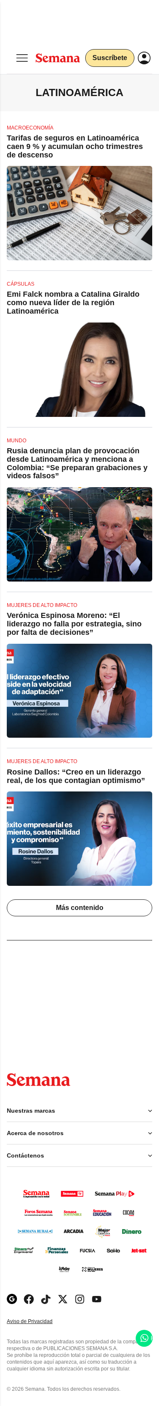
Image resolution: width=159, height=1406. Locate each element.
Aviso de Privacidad (38, 1321)
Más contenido (79, 907)
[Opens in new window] (29, 1299)
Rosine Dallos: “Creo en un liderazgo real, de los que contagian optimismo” (76, 776)
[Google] (12, 1299)
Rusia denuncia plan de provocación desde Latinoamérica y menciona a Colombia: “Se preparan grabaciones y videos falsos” (77, 463)
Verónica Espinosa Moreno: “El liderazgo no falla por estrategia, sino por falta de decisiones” (74, 624)
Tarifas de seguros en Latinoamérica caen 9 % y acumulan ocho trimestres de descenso (75, 146)
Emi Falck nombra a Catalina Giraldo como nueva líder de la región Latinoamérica (73, 302)
